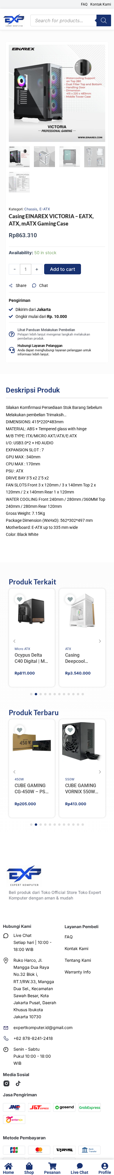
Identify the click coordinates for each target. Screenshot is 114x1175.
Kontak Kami (100, 4)
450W (19, 779)
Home (8, 1172)
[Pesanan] (52, 1166)
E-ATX (44, 209)
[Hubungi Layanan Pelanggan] (12, 350)
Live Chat (79, 1172)
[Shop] (29, 1166)
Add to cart (62, 269)
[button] (20, 286)
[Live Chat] (79, 1166)
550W (69, 779)
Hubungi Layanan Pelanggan (40, 346)
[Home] (8, 1166)
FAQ (84, 4)
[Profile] (104, 1166)
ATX (68, 649)
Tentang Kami (78, 960)
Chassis (30, 209)
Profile (105, 1172)
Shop (29, 1172)
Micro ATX (22, 649)
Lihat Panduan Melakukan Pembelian (46, 330)
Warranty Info (78, 971)
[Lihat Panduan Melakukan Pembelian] (12, 334)
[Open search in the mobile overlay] (70, 20)
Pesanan (52, 1172)
